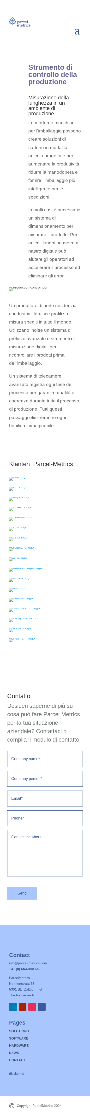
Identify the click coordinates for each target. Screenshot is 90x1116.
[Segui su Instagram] (32, 1007)
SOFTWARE (18, 1038)
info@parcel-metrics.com (28, 963)
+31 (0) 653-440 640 (25, 969)
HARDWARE (19, 1045)
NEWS (14, 1053)
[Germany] (20, 507)
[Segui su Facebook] (42, 1007)
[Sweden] (17, 588)
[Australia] (19, 497)
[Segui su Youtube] (22, 1007)
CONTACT (17, 1060)
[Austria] (21, 598)
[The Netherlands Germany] (18, 477)
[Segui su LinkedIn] (13, 1007)
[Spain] (21, 517)
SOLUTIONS (19, 1031)
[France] (24, 618)
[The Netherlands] (18, 487)
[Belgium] (18, 557)
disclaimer (16, 1073)
